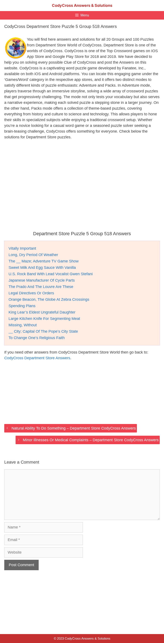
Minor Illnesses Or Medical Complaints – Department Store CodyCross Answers (91, 440)
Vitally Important (22, 248)
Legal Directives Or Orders (31, 293)
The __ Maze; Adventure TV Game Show (44, 261)
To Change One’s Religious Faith (37, 338)
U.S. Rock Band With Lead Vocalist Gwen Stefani (51, 274)
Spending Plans (22, 306)
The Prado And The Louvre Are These (41, 287)
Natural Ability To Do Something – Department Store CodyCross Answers (74, 428)
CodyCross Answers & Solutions (82, 5)
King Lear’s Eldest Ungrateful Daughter (42, 312)
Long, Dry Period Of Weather (33, 255)
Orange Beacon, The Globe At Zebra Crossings (49, 299)
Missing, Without (23, 325)
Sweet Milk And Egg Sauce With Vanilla (42, 267)
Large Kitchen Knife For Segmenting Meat (44, 318)
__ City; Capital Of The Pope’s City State (43, 331)
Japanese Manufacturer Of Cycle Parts (42, 280)
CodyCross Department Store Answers (37, 358)
